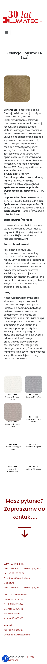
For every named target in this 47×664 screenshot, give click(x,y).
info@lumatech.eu (20, 578)
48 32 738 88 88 (15, 629)
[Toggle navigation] (6, 32)
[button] (5, 658)
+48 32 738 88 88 (16, 573)
